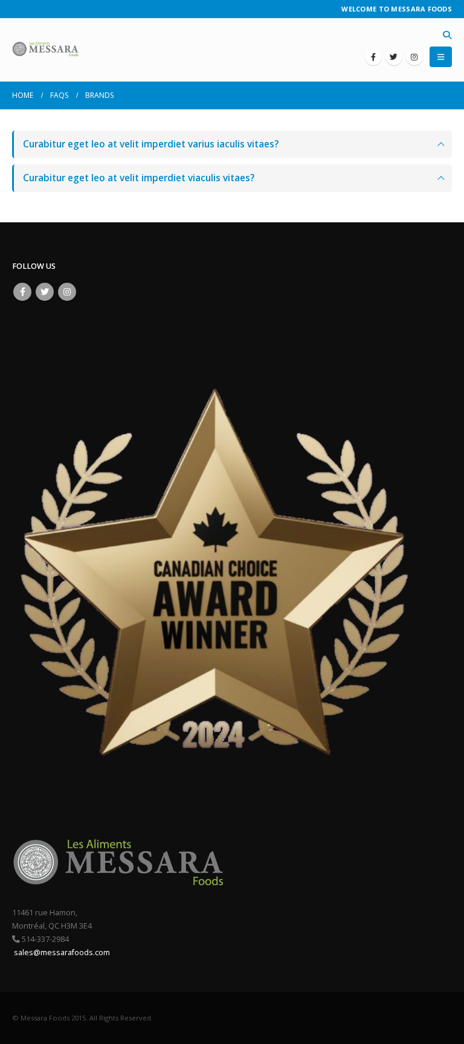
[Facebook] (373, 56)
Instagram (67, 292)
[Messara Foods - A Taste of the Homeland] (45, 50)
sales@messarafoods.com (61, 952)
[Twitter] (393, 56)
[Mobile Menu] (441, 57)
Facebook (22, 292)
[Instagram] (414, 56)
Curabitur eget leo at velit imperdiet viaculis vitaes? (138, 178)
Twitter (45, 292)
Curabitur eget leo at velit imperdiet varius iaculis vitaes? (151, 144)
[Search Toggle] (447, 35)
